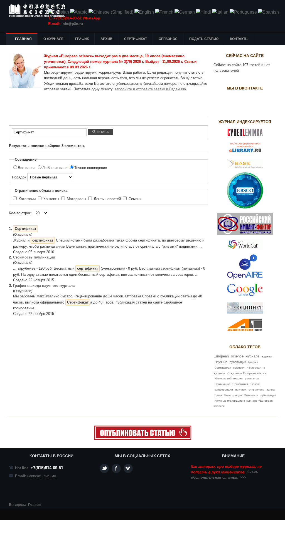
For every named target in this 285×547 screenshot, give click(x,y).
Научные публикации (229, 378)
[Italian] (220, 12)
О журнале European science (246, 373)
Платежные (222, 384)
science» (239, 367)
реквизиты (252, 378)
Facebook (116, 468)
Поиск (102, 132)
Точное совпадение (90, 168)
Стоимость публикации (34, 257)
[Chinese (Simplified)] (111, 12)
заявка (271, 389)
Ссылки (134, 199)
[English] (144, 12)
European (221, 356)
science (237, 356)
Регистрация (233, 395)
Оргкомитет (240, 384)
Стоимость (251, 395)
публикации (238, 362)
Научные (221, 362)
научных (240, 389)
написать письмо (41, 476)
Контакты (51, 199)
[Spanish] (268, 12)
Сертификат (223, 367)
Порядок (19, 177)
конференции (224, 389)
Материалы (76, 199)
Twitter (104, 468)
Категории (27, 199)
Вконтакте (128, 468)
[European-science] (142, 438)
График (253, 362)
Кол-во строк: (21, 213)
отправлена (256, 389)
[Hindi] (203, 12)
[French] (164, 12)
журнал (267, 356)
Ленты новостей (107, 199)
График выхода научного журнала (44, 286)
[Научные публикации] (39, 10)
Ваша (218, 395)
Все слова (27, 168)
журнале (252, 356)
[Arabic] (78, 12)
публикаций (268, 395)
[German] (185, 12)
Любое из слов (55, 168)
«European (254, 367)
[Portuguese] (243, 12)
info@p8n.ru (72, 24)
